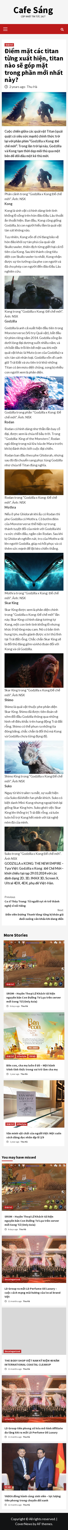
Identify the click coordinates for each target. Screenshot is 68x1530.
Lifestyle (21, 1056)
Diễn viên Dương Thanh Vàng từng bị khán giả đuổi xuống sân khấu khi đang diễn (34, 914)
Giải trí (9, 44)
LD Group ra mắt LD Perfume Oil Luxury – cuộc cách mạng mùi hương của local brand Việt (32, 1293)
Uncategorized (12, 1279)
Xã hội (32, 1056)
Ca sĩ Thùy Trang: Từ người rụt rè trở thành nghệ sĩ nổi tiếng (32, 901)
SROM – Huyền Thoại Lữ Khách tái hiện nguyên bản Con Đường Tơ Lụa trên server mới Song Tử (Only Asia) (33, 997)
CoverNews (23, 1524)
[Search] (62, 29)
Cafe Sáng (33, 10)
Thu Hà (32, 87)
